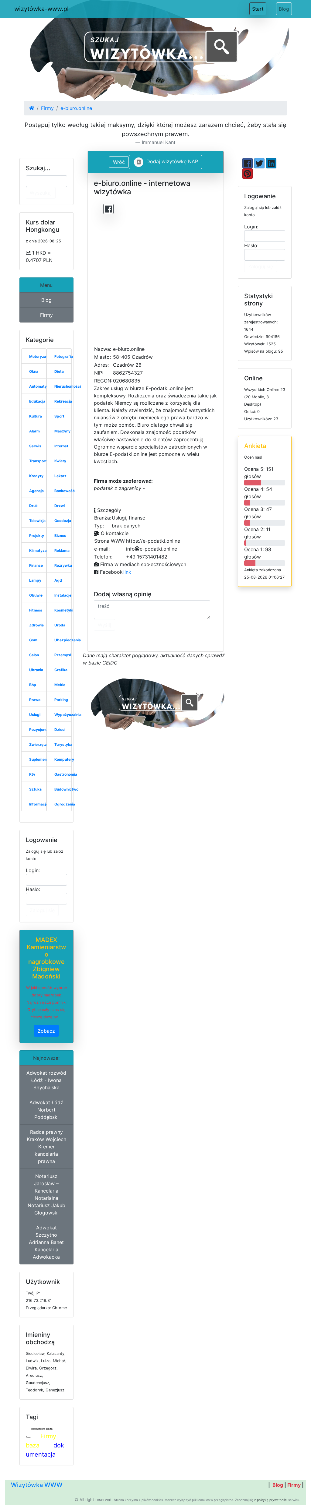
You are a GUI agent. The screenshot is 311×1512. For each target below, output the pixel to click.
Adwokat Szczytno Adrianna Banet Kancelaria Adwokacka (46, 1242)
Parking (61, 699)
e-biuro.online (76, 108)
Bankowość (64, 490)
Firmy (47, 108)
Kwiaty (60, 461)
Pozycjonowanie (43, 729)
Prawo (34, 699)
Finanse (36, 565)
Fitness (35, 610)
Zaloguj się (42, 910)
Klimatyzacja (40, 550)
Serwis (35, 446)
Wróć (119, 162)
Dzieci (59, 729)
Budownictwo (66, 789)
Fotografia (63, 356)
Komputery (64, 759)
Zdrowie (36, 625)
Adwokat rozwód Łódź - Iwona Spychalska (46, 1080)
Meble (59, 684)
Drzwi (59, 505)
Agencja (36, 490)
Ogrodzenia (64, 804)
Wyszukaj (41, 193)
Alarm (34, 431)
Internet (61, 446)
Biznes (60, 535)
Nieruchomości (67, 386)
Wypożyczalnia (67, 714)
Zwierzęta (38, 744)
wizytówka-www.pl (41, 8)
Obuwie (36, 595)
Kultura (35, 416)
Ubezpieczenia (67, 640)
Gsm (33, 640)
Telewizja (37, 520)
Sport (59, 416)
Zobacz (46, 1031)
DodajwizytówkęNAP (172, 161)
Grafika (60, 670)
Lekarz (60, 476)
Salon (34, 655)
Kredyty (36, 476)
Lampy (35, 580)
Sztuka (35, 789)
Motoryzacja (40, 356)
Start (259, 8)
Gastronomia (65, 774)
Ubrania (36, 670)
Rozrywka (63, 565)
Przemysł (62, 655)
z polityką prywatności (270, 1500)
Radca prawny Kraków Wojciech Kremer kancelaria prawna (46, 1146)
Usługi (34, 714)
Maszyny (62, 431)
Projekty (36, 535)
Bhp (32, 684)
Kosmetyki (63, 610)
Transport (38, 461)
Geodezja (62, 520)
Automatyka (40, 386)
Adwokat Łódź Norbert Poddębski (46, 1109)
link (127, 572)
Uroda (59, 625)
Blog (284, 9)
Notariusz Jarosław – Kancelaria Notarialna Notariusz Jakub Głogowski (46, 1194)
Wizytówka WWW (37, 1485)
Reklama (62, 550)
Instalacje (62, 595)
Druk (33, 505)
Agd (58, 580)
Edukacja (37, 401)
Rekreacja (63, 401)
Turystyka (63, 744)
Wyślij (104, 625)
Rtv (32, 774)
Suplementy (39, 759)
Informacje (38, 804)
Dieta (59, 371)
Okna (33, 371)
